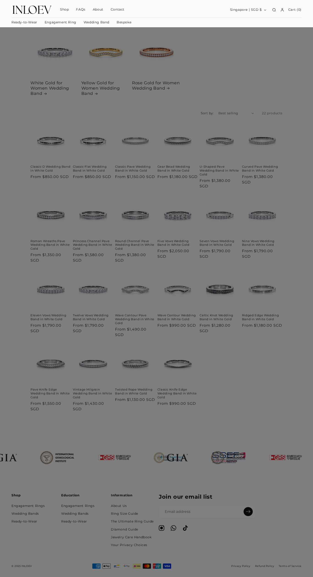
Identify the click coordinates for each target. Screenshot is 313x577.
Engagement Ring (60, 22)
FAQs (80, 9)
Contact (117, 9)
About (98, 9)
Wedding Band (96, 22)
